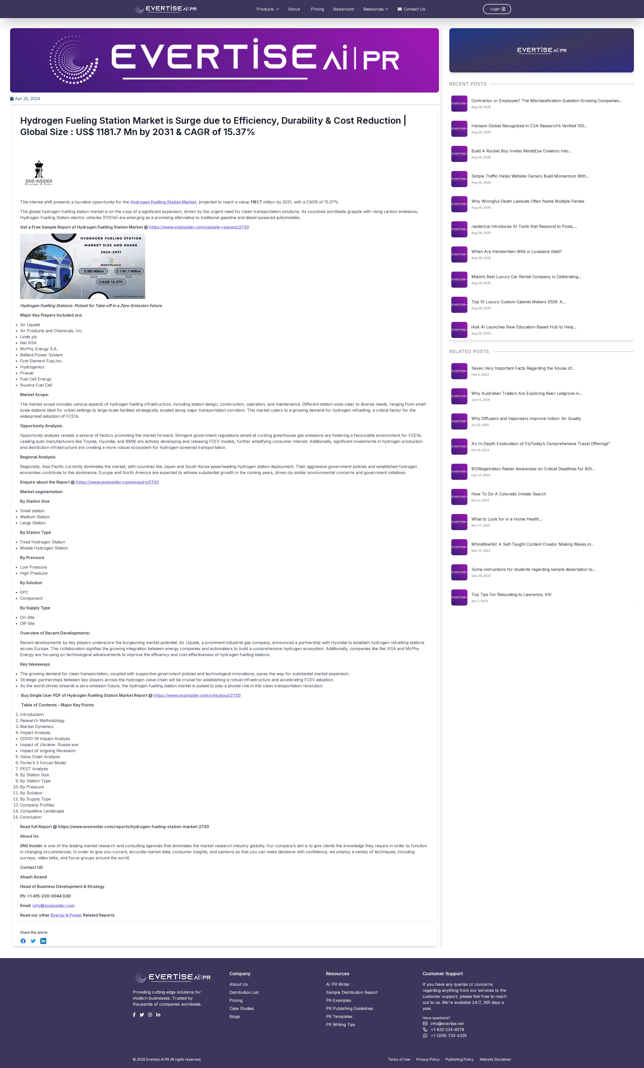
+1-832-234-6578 (447, 1029)
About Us (238, 984)
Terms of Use (399, 1059)
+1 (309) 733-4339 (449, 1035)
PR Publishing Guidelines (349, 1008)
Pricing (317, 9)
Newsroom (343, 9)
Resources (373, 9)
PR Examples (338, 1000)
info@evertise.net (447, 1023)
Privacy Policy (428, 1059)
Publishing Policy (460, 1059)
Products (265, 9)
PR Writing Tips (340, 1024)
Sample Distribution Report (352, 992)
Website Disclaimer (495, 1059)
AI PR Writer (338, 984)
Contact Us (414, 9)
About (294, 9)
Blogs (234, 1016)
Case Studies (241, 1008)
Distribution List (244, 992)
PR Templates (339, 1016)
